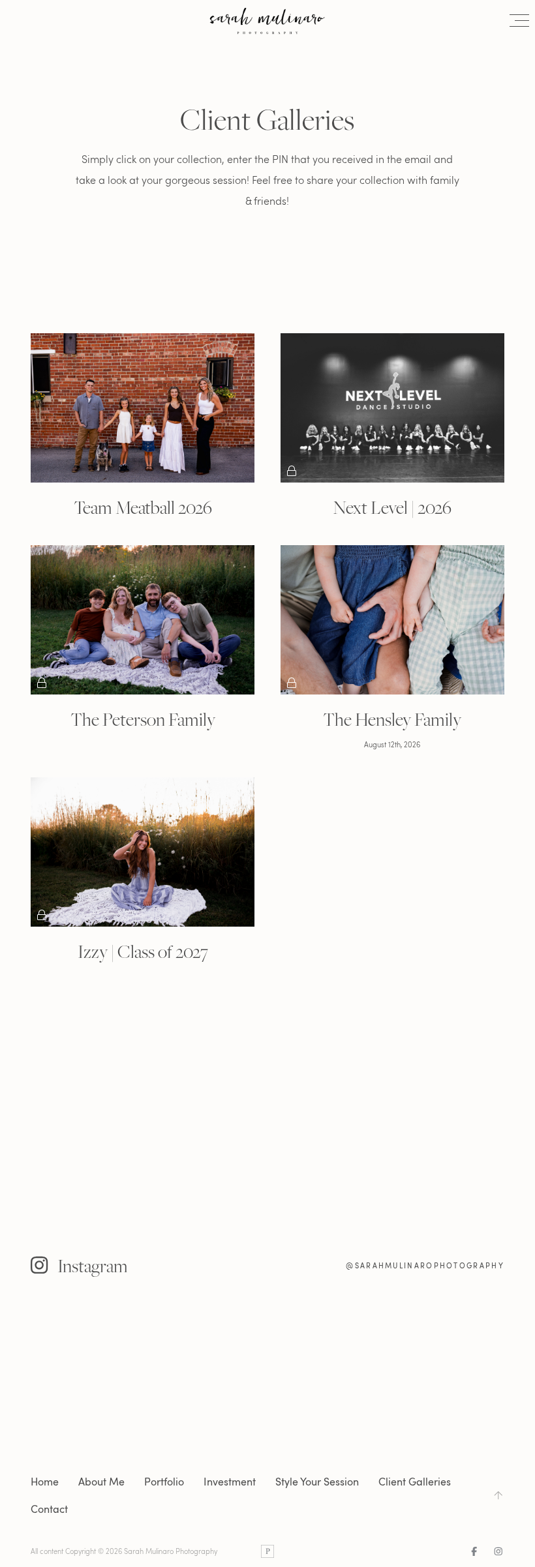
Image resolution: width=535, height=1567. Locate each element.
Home (45, 1481)
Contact (49, 1509)
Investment (230, 1481)
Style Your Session (317, 1481)
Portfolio (164, 1481)
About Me (101, 1481)
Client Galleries (414, 1481)
